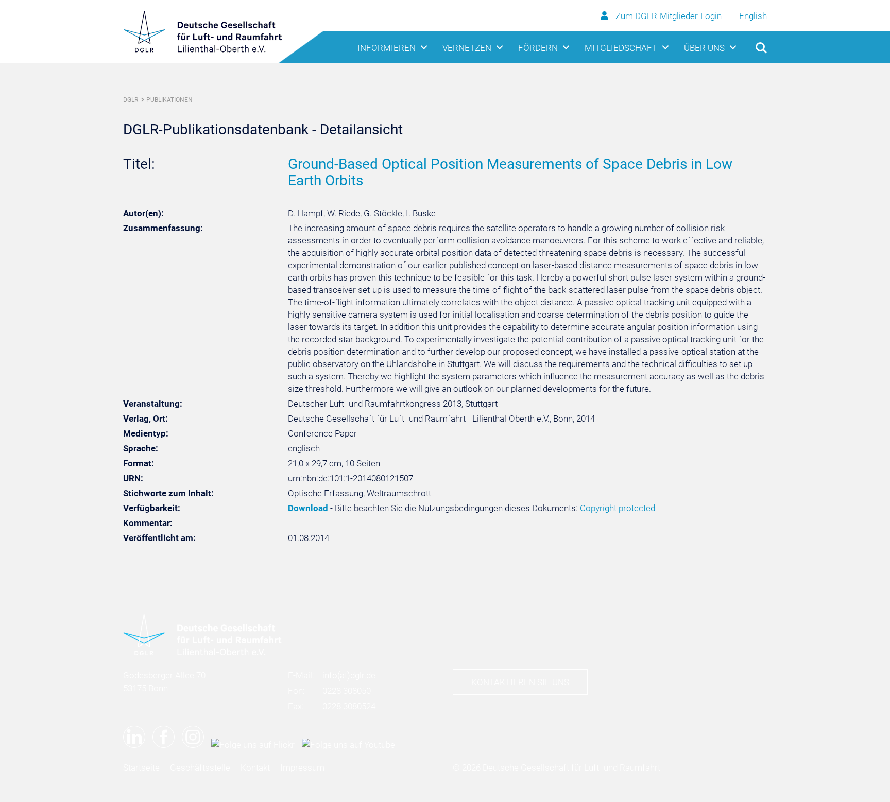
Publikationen (169, 99)
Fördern (538, 48)
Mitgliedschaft (621, 48)
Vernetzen (466, 48)
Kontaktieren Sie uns (520, 682)
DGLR (130, 99)
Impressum (302, 767)
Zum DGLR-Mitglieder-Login (668, 16)
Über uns (704, 48)
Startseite (141, 767)
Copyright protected (617, 508)
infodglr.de (348, 675)
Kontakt (255, 767)
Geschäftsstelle (200, 767)
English (753, 16)
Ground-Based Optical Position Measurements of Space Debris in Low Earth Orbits (510, 172)
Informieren (386, 48)
